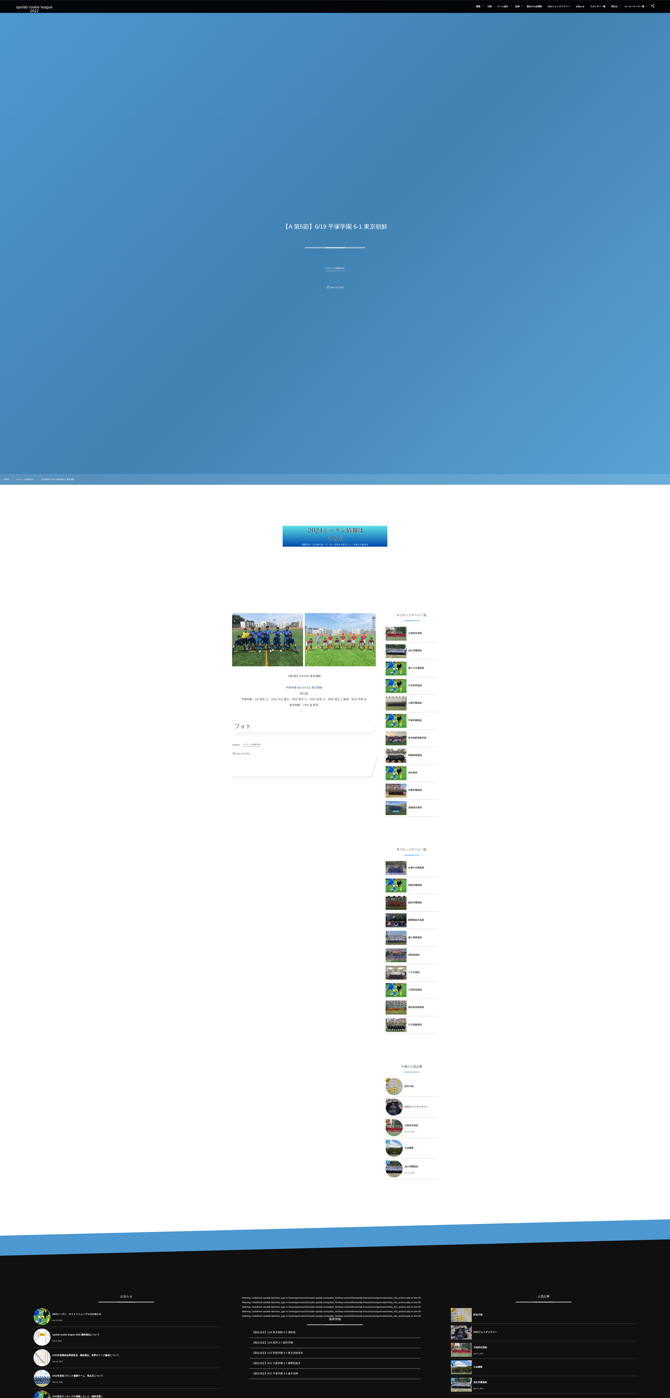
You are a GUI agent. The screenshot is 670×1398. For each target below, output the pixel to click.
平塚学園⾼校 (415, 720)
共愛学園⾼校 (415, 790)
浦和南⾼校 (414, 955)
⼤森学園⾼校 (415, 703)
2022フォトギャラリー (416, 1106)
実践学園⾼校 (415, 885)
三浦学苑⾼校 (415, 989)
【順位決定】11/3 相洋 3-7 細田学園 (272, 1342)
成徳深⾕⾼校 (415, 807)
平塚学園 (291, 687)
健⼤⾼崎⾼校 (415, 937)
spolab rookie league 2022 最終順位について (76, 1334)
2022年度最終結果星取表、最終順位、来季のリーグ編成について (85, 1355)
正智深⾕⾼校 (415, 633)
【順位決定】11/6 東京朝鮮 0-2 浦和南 (274, 1332)
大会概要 (409, 1148)
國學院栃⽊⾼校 (416, 920)
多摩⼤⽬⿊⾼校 (416, 867)
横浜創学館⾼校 (416, 1007)
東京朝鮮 (316, 687)
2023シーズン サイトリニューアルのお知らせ (76, 1314)
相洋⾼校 (412, 772)
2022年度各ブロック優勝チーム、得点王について (77, 1375)
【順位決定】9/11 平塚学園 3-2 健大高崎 (275, 1373)
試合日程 (409, 1086)
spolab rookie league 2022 (34, 9)
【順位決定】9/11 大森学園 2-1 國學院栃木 (276, 1363)
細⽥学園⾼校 (415, 902)
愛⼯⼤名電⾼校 (416, 668)
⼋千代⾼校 (414, 972)
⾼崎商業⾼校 (415, 755)
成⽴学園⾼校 (415, 650)
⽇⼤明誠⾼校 (415, 1024)
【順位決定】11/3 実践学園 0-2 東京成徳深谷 (277, 1353)
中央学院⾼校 (415, 685)
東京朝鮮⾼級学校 (417, 737)
